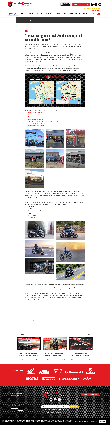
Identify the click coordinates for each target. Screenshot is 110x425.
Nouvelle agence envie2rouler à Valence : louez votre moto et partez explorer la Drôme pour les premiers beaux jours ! (54, 354)
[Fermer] (108, 421)
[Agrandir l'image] (34, 138)
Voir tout (90, 334)
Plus (84, 20)
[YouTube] (99, 4)
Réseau (53, 20)
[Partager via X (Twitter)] (30, 320)
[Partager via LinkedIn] (34, 320)
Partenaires (60, 20)
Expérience (77, 20)
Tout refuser (93, 421)
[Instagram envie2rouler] (55, 399)
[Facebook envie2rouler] (59, 399)
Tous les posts (20, 20)
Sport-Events (37, 20)
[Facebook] (92, 4)
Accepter (102, 421)
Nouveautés (45, 20)
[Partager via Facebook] (26, 320)
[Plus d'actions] (84, 31)
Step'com (20, 410)
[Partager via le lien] (38, 320)
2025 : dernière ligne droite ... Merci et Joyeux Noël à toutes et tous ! (80, 354)
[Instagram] (95, 4)
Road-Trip (29, 20)
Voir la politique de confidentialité (15, 423)
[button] (31, 14)
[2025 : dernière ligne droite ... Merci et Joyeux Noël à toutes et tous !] (81, 343)
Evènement (69, 20)
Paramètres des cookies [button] (81, 421)
